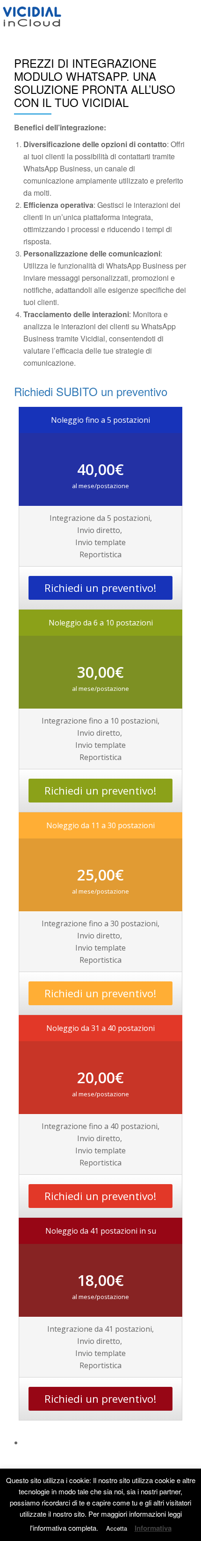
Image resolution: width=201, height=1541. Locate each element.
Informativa (153, 1528)
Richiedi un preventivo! (100, 588)
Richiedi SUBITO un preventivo (90, 391)
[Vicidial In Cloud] (34, 16)
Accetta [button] (116, 1528)
